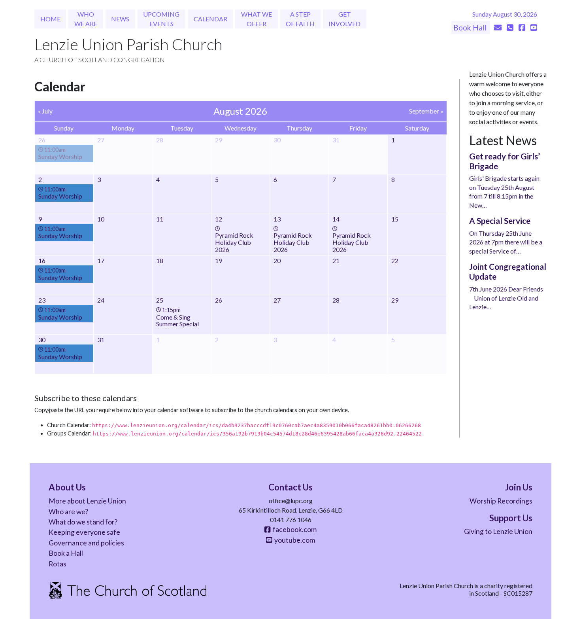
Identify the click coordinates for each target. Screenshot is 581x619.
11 (159, 219)
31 (100, 339)
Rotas (57, 564)
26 (218, 300)
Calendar (210, 19)
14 (336, 219)
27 (277, 300)
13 (277, 219)
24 (100, 300)
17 (100, 260)
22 (394, 260)
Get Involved (344, 18)
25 (159, 300)
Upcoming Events (161, 18)
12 (218, 219)
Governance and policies (86, 543)
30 (41, 339)
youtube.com (293, 540)
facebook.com (293, 529)
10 (100, 219)
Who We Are (85, 18)
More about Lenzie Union (87, 501)
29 (394, 300)
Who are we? (68, 511)
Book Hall (470, 27)
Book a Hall (66, 553)
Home (50, 19)
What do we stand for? (83, 522)
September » (426, 111)
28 (336, 300)
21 (336, 260)
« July (45, 111)
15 (394, 219)
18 (159, 260)
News (120, 19)
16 (41, 260)
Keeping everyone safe (84, 532)
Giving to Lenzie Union (498, 531)
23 (41, 300)
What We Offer (256, 18)
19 (218, 260)
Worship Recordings (501, 501)
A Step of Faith (300, 18)
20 (277, 260)
